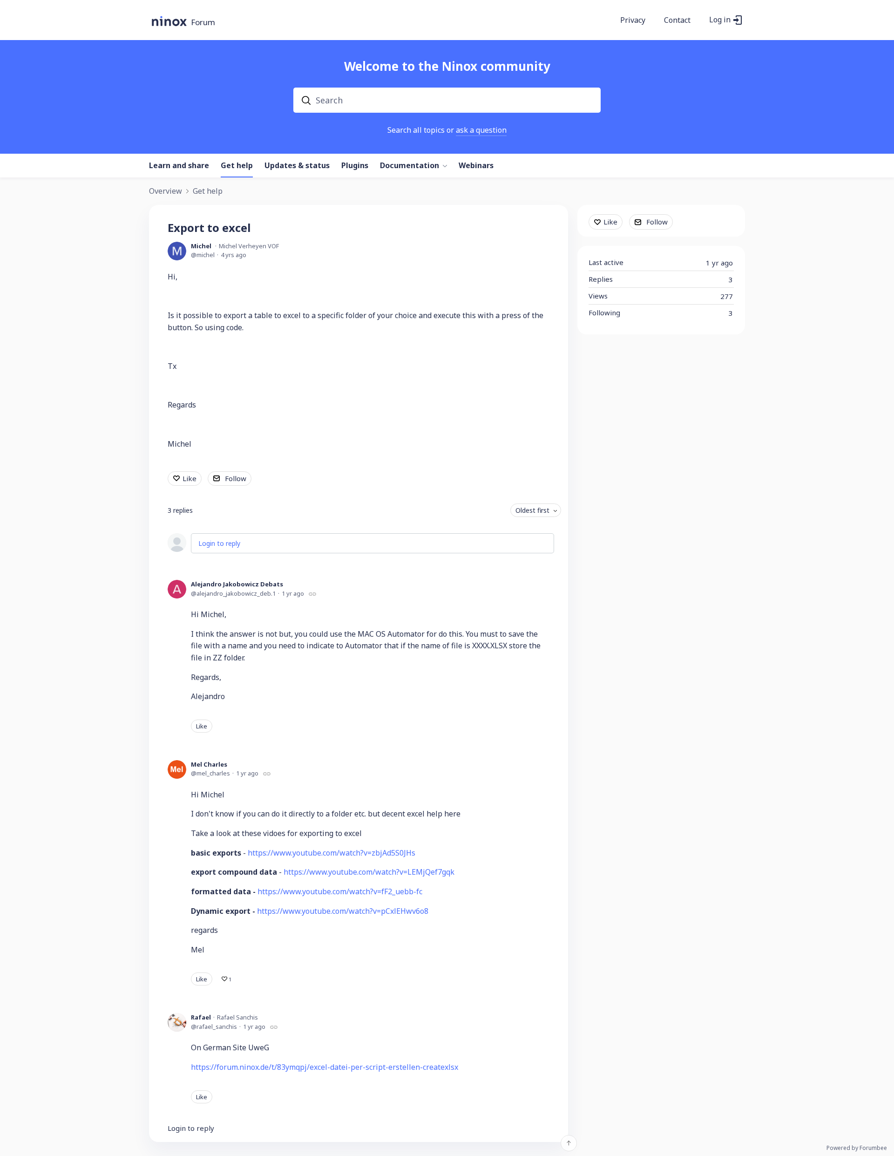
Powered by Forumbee (856, 1148)
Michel (201, 246)
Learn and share (179, 165)
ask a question (481, 130)
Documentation (409, 165)
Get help (237, 165)
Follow (235, 478)
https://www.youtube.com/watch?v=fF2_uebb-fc (339, 891)
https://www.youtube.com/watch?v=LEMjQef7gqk (369, 872)
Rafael (201, 1017)
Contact (677, 20)
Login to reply (219, 543)
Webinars (476, 165)
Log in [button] (720, 20)
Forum (203, 22)
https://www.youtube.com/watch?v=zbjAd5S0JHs (331, 853)
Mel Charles (209, 764)
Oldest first (532, 510)
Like (189, 478)
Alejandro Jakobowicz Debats (237, 584)
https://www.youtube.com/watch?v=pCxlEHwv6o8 (342, 911)
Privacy (632, 20)
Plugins (354, 165)
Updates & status (297, 165)
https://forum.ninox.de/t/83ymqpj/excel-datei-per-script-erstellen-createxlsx (324, 1067)
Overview (165, 191)
